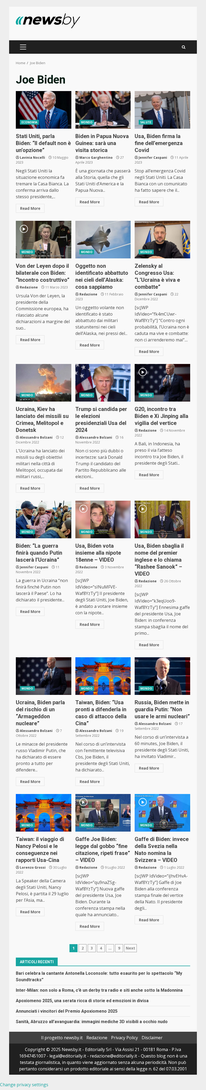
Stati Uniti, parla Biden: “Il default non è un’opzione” (43, 110)
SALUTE (145, 122)
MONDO (87, 122)
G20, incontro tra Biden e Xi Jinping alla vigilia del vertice (162, 383)
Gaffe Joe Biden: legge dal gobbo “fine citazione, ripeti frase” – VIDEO (103, 813)
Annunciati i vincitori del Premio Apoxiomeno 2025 (66, 1011)
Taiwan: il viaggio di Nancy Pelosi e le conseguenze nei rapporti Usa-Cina (43, 813)
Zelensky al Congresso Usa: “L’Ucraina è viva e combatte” (162, 239)
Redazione (29, 287)
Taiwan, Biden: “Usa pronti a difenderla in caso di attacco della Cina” (103, 676)
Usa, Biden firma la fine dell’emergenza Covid (162, 110)
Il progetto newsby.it (62, 1038)
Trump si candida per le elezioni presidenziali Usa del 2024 (103, 383)
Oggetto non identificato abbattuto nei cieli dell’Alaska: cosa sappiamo (103, 239)
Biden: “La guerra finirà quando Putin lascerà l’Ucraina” (43, 519)
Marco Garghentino (96, 157)
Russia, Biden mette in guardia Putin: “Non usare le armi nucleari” (162, 676)
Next (130, 948)
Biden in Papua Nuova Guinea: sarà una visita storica (103, 110)
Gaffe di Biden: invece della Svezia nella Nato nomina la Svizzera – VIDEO (162, 813)
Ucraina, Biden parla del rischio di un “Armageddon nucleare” (43, 676)
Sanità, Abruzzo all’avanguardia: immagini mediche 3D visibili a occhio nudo (92, 1021)
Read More (30, 208)
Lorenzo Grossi (33, 867)
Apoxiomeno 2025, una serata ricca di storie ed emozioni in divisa (82, 1000)
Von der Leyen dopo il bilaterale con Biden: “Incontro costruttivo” (43, 239)
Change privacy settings (24, 1085)
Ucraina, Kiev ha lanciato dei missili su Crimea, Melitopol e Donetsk (43, 383)
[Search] (183, 47)
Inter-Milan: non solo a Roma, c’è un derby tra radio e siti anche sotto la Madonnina (99, 990)
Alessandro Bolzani (36, 437)
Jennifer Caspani (153, 157)
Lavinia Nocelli (32, 157)
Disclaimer (152, 1038)
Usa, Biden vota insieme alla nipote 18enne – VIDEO (103, 519)
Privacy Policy (124, 1038)
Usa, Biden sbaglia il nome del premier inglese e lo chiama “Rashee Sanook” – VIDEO (162, 519)
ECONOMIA (29, 122)
